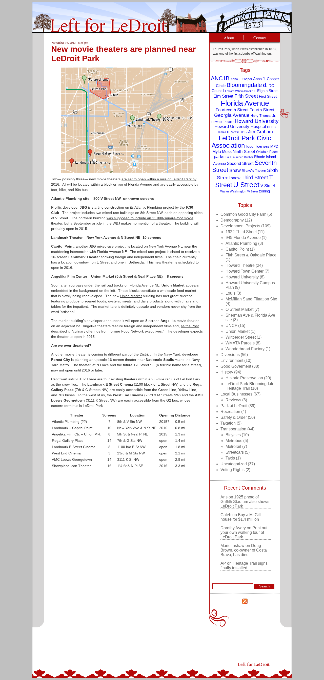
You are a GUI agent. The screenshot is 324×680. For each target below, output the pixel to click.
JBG (243, 132)
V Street (267, 185)
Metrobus (234, 440)
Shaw (235, 170)
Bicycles (233, 435)
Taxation (228, 423)
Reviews (233, 400)
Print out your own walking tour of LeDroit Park (243, 532)
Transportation (233, 429)
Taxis (230, 458)
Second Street (240, 163)
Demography (232, 220)
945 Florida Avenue (243, 237)
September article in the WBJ (96, 223)
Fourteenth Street (232, 109)
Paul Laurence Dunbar (239, 157)
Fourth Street (262, 109)
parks (219, 156)
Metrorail (233, 446)
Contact (259, 37)
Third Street (254, 177)
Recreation (230, 411)
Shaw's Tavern (254, 170)
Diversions (230, 355)
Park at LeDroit (233, 406)
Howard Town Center (245, 271)
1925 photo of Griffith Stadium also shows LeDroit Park (244, 501)
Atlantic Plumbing (241, 243)
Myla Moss (222, 151)
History (226, 372)
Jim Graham (260, 131)
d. (265, 85)
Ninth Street (244, 151)
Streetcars (235, 452)
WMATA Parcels (240, 343)
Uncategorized (233, 464)
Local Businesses (236, 394)
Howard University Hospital (240, 126)
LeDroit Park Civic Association (241, 142)
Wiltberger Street (241, 337)
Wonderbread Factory (245, 349)
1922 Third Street (241, 232)
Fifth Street (246, 96)
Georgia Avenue (232, 115)
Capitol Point (62, 246)
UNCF (231, 325)
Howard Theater (222, 121)
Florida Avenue (245, 103)
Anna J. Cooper (241, 79)
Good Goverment (235, 366)
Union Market (131, 296)
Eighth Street (267, 91)
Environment (231, 360)
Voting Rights (232, 470)
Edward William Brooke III (240, 91)
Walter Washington (233, 191)
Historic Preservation (244, 378)
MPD (274, 146)
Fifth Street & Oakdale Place (251, 255)
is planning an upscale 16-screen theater (103, 360)
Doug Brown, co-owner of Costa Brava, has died (243, 550)
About (229, 37)
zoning (264, 191)
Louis (230, 293)
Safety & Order (233, 417)
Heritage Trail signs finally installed (244, 565)
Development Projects (240, 226)
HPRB (271, 126)
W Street (252, 191)
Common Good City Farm (243, 214)
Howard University (257, 121)
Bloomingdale (244, 85)
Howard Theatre (240, 265)
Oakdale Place (267, 152)
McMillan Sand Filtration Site (251, 299)
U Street (246, 185)
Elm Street (223, 96)
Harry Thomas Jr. (263, 116)
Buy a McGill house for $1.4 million (240, 517)
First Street (268, 96)
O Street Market (239, 309)
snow (235, 178)
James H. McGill (228, 132)
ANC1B (220, 78)
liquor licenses (257, 146)
